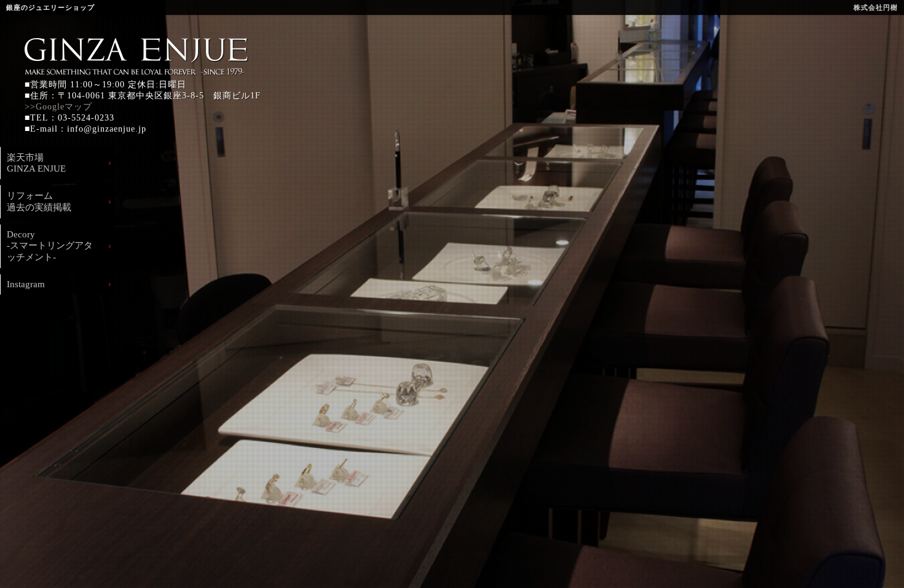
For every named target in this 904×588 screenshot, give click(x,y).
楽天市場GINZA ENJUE (36, 163)
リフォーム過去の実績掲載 (39, 201)
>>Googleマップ (58, 106)
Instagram (26, 284)
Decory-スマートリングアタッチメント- (50, 245)
